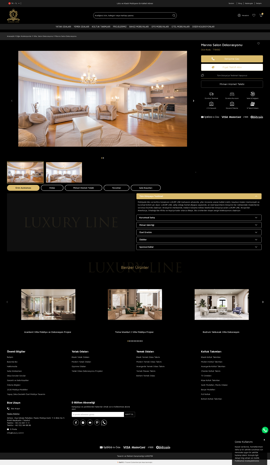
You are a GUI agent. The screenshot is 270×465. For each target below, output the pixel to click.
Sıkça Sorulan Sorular (16, 375)
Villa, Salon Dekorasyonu (43, 36)
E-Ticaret (127, 462)
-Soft (120, 462)
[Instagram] (83, 422)
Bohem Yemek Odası (145, 375)
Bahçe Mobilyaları (139, 26)
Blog (240, 3)
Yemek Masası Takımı (145, 371)
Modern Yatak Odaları (81, 361)
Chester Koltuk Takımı (210, 371)
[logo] (13, 15)
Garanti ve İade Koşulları (18, 380)
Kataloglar (249, 3)
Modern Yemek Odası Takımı (149, 361)
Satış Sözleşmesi (14, 371)
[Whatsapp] (104, 422)
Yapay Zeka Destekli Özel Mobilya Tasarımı (26, 394)
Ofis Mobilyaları (160, 26)
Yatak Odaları (63, 26)
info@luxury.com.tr (15, 433)
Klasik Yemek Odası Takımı (148, 357)
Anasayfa (10, 36)
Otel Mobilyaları (181, 26)
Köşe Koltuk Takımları (210, 380)
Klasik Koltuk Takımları (211, 357)
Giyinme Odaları (79, 366)
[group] (102, 98)
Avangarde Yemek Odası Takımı (150, 366)
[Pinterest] (97, 422)
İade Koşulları (145, 188)
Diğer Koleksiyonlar (203, 26)
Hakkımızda (12, 366)
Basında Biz (12, 361)
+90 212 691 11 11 (22, 423)
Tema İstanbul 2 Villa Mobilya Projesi (134, 332)
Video (52, 188)
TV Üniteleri (206, 375)
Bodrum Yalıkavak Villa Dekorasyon (221, 332)
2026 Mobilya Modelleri (17, 389)
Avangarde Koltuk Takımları (213, 366)
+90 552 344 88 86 (23, 425)
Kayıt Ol (129, 414)
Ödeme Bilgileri (13, 385)
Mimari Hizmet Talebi (83, 188)
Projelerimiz (120, 26)
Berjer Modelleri (208, 389)
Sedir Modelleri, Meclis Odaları (214, 385)
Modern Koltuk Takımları (211, 361)
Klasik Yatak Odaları (80, 357)
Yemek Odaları (81, 26)
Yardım (231, 3)
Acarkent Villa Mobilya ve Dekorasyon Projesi (47, 332)
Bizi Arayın (15, 408)
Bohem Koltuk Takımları (211, 399)
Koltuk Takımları (101, 26)
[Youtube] (90, 422)
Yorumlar (116, 188)
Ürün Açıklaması (23, 188)
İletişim (259, 3)
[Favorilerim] (254, 15)
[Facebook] (76, 422)
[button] (101, 157)
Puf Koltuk (205, 394)
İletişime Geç (232, 58)
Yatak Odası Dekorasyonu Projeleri (87, 371)
